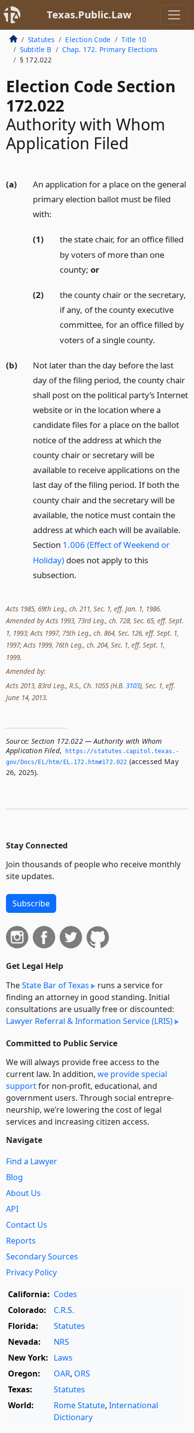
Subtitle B (36, 49)
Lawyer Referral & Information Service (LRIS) (89, 1020)
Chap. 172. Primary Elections (110, 49)
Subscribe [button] (31, 903)
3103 (133, 685)
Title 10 (133, 39)
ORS (82, 1373)
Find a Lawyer (31, 1161)
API (12, 1208)
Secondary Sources (42, 1256)
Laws (63, 1357)
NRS (61, 1341)
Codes (65, 1294)
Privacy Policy (31, 1272)
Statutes (41, 39)
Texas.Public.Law (89, 14)
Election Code (87, 39)
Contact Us (26, 1224)
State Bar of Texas (55, 985)
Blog (14, 1177)
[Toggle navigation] (174, 15)
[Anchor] (57, 213)
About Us (23, 1193)
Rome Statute (79, 1405)
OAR (62, 1373)
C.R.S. (64, 1310)
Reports (21, 1240)
